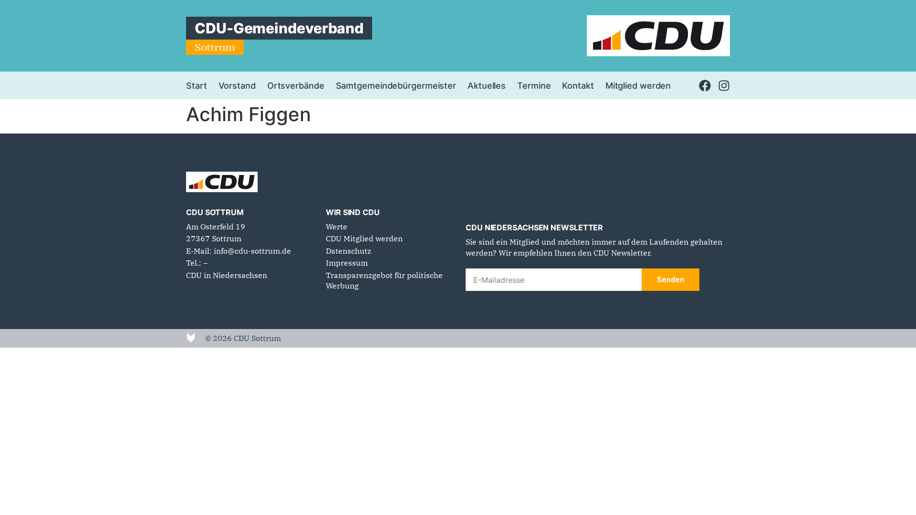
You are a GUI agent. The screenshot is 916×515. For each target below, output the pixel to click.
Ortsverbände (295, 85)
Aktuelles (487, 85)
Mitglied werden (638, 85)
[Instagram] (724, 86)
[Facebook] (705, 86)
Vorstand (237, 85)
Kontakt (577, 85)
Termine (534, 85)
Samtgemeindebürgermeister (396, 85)
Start (196, 85)
